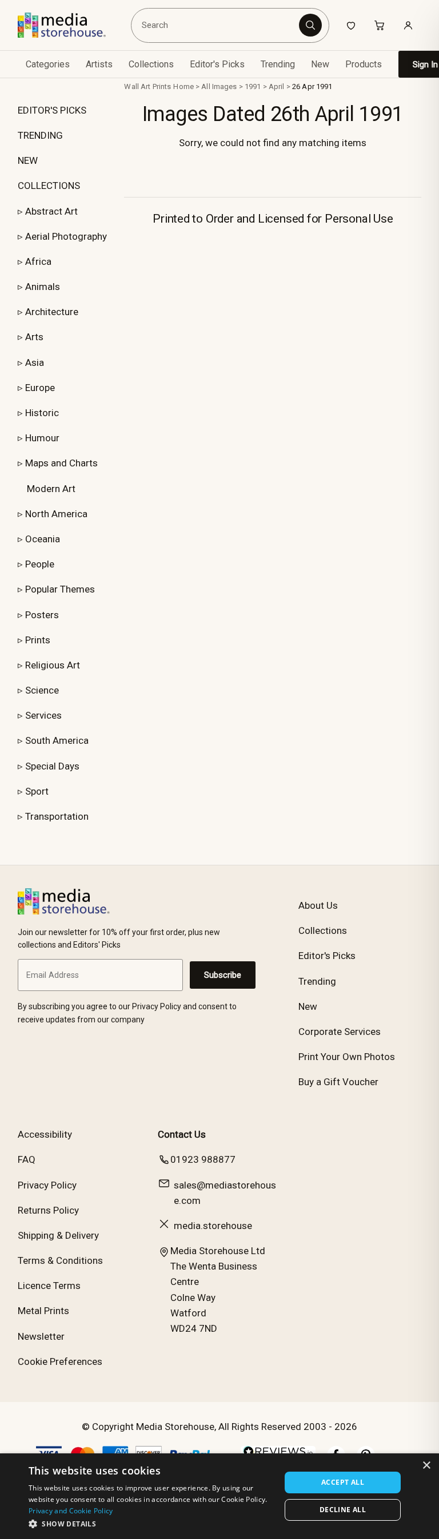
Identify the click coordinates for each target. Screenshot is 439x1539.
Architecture (51, 311)
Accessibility (45, 1134)
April (277, 86)
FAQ (26, 1159)
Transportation (57, 816)
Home (183, 86)
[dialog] (219, 1496)
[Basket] (379, 25)
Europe (40, 387)
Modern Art (51, 488)
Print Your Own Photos (346, 1056)
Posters (42, 615)
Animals (42, 286)
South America (57, 740)
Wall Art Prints (147, 86)
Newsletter (41, 1336)
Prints (37, 640)
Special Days (52, 766)
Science (42, 690)
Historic (42, 412)
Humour (42, 438)
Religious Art (52, 665)
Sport (37, 791)
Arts (34, 337)
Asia (34, 362)
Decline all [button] (343, 1509)
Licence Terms (49, 1285)
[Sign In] (408, 25)
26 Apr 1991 (312, 86)
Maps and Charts (61, 463)
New (320, 64)
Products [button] (363, 64)
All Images (219, 86)
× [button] (426, 1465)
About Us (318, 905)
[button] (151, 1523)
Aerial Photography (66, 236)
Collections (151, 64)
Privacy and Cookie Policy (71, 1511)
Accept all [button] (342, 1482)
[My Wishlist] (351, 25)
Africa (38, 261)
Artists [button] (99, 64)
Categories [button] (48, 64)
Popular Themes (60, 589)
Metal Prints (43, 1310)
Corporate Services (339, 1031)
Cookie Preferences (60, 1361)
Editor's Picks (217, 64)
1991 (253, 86)
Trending (278, 64)
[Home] (70, 25)
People (39, 564)
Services (43, 715)
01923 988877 (203, 1159)
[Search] (310, 25)
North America (56, 513)
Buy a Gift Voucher (338, 1081)
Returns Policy (48, 1210)
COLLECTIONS (49, 185)
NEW (28, 160)
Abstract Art (51, 211)
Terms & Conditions (60, 1260)
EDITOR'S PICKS (52, 110)
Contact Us (182, 1134)
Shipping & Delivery (58, 1235)
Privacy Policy (47, 1185)
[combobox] (217, 25)
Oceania (42, 539)
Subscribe (222, 975)
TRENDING (40, 135)
